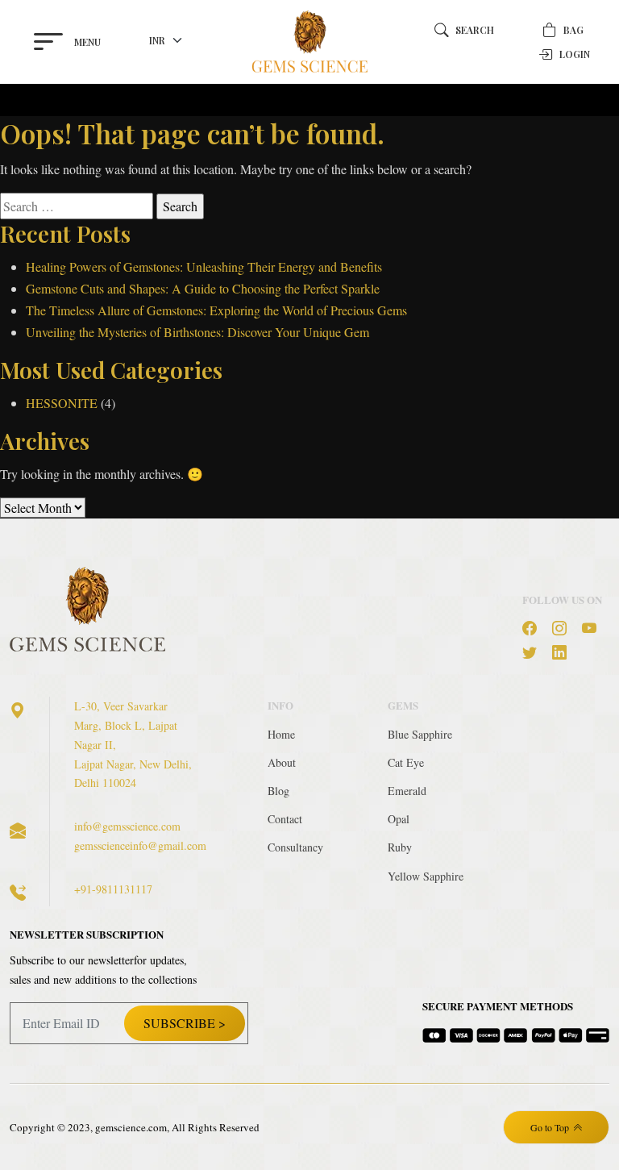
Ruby (400, 847)
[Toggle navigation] (51, 100)
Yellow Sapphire (425, 876)
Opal (398, 818)
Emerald (407, 790)
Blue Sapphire (420, 734)
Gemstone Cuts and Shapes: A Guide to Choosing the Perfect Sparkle (203, 288)
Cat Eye (406, 762)
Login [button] (574, 54)
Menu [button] (87, 41)
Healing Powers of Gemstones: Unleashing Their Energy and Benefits (204, 266)
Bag (573, 29)
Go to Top (549, 1127)
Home (281, 734)
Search (474, 29)
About (282, 762)
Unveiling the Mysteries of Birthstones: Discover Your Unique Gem (197, 331)
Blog (278, 790)
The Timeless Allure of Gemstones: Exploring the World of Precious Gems (216, 310)
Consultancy (295, 847)
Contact (285, 818)
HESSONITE (62, 402)
